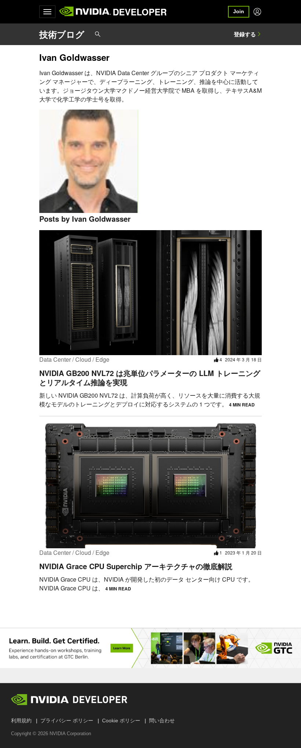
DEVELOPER (140, 12)
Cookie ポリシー (121, 720)
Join (238, 11)
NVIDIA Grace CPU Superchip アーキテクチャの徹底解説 (135, 566)
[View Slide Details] (150, 648)
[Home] (85, 12)
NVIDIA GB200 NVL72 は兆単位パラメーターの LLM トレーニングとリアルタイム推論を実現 (149, 377)
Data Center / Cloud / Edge (74, 359)
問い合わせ (162, 720)
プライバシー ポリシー (66, 720)
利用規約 (21, 720)
